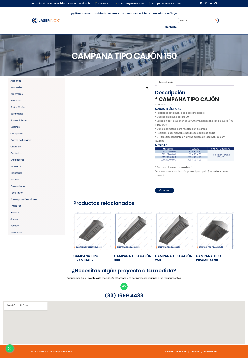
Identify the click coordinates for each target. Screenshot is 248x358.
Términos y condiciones (203, 351)
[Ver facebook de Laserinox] (201, 3)
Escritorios (16, 173)
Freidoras (15, 206)
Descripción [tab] (166, 82)
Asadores (15, 100)
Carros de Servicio (20, 140)
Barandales (16, 113)
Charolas (15, 146)
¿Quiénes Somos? (81, 13)
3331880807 (104, 3)
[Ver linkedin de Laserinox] (211, 3)
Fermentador (18, 186)
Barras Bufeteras (20, 120)
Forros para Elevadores (23, 199)
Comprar (164, 190)
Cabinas (15, 127)
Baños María (17, 107)
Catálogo (171, 13)
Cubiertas (16, 153)
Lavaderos (16, 232)
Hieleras (15, 212)
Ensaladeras (17, 159)
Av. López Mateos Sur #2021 (166, 3)
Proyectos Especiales (135, 13)
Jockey (14, 225)
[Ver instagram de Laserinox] (206, 3)
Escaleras (15, 166)
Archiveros (16, 94)
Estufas (14, 179)
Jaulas (14, 219)
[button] (147, 88)
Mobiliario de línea (105, 13)
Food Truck (16, 192)
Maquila (157, 13)
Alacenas (15, 80)
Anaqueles (16, 87)
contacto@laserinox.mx (131, 3)
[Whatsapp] (124, 286)
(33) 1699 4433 (124, 295)
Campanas (16, 133)
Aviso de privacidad (175, 351)
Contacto (171, 27)
